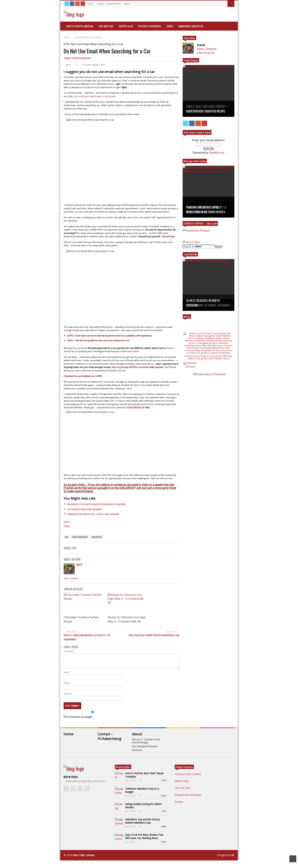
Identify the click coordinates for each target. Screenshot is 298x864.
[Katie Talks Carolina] (74, 14)
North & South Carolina (79, 26)
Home (90, 4)
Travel (169, 26)
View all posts (206, 53)
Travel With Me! (190, 254)
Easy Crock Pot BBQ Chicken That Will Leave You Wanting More (144, 836)
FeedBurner (217, 152)
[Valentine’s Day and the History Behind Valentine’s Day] (119, 822)
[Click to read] (84, 603)
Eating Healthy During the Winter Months (143, 805)
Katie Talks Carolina (84, 855)
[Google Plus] (77, 3)
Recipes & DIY (126, 26)
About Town (181, 781)
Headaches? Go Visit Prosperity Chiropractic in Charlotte (96, 503)
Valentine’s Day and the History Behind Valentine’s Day (142, 821)
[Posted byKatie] (69, 573)
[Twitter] (66, 3)
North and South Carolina (194, 161)
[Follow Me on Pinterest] (209, 374)
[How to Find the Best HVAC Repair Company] (119, 776)
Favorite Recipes (190, 60)
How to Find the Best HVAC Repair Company (144, 775)
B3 (232, 855)
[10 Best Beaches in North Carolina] (208, 285)
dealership (97, 537)
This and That (106, 26)
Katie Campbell (71, 578)
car (66, 537)
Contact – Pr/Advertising (109, 4)
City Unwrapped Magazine (145, 746)
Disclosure (137, 750)
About (127, 4)
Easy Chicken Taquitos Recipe (205, 111)
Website (68, 693)
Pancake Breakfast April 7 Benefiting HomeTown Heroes (205, 209)
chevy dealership (80, 537)
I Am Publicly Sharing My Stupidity (84, 508)
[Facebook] (72, 3)
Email (66, 683)
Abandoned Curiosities (190, 26)
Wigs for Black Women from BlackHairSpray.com (154, 635)
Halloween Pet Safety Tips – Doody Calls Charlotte (93, 513)
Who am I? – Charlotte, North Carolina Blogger (146, 741)
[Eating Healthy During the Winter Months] (119, 806)
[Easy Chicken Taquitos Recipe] (208, 91)
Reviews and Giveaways (188, 794)
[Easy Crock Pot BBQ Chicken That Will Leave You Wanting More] (119, 837)
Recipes (179, 801)
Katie (79, 564)
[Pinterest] (83, 3)
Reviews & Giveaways (149, 26)
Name (66, 672)
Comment (68, 651)
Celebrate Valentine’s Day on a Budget (142, 790)
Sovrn (67, 521)
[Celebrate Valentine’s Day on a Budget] (119, 791)
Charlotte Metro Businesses (77, 58)
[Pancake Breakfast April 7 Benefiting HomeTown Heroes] (208, 192)
